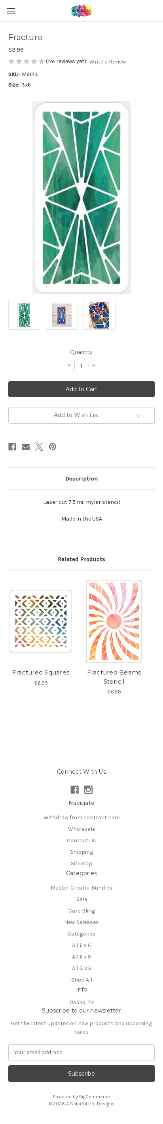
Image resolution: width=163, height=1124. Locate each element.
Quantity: (81, 352)
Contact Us (81, 840)
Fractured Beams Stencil (114, 677)
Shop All (81, 979)
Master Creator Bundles (81, 887)
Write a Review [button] (107, 61)
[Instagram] (88, 790)
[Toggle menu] (11, 11)
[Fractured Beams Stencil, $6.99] (114, 621)
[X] (39, 446)
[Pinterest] (53, 446)
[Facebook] (12, 446)
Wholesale (81, 829)
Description (81, 478)
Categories (81, 933)
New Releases (81, 922)
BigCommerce (94, 1096)
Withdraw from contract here (81, 817)
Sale (81, 899)
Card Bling (81, 910)
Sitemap (81, 863)
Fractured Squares (40, 672)
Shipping (81, 852)
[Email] (26, 446)
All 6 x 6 (81, 945)
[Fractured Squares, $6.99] (40, 621)
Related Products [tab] (81, 559)
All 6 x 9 (81, 956)
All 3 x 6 (81, 968)
